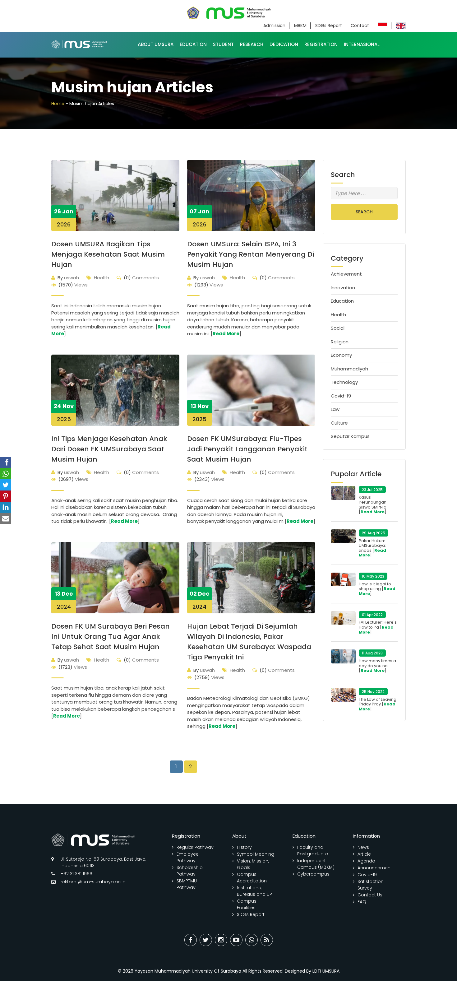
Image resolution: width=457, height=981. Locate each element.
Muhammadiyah (349, 368)
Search (364, 212)
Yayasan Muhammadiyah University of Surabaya (188, 971)
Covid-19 (341, 396)
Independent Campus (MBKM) (316, 864)
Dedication (284, 44)
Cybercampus (313, 874)
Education (193, 44)
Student (223, 44)
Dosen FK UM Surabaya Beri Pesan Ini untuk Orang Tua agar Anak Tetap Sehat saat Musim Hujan (110, 636)
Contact (360, 25)
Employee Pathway (188, 857)
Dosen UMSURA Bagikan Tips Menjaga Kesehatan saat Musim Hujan (108, 254)
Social (337, 328)
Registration (321, 44)
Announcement (375, 868)
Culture (339, 423)
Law (335, 409)
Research (251, 44)
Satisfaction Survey (371, 884)
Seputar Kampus (350, 436)
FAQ (362, 902)
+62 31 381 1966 (76, 874)
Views (73, 284)
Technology (344, 382)
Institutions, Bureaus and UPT (255, 891)
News (363, 847)
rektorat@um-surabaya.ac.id (93, 882)
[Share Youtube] (236, 940)
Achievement (346, 274)
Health (101, 277)
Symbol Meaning (255, 854)
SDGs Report (328, 25)
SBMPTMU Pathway (187, 884)
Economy (341, 355)
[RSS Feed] (267, 940)
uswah (68, 277)
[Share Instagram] (221, 940)
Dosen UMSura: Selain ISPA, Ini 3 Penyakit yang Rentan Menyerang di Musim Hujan (250, 254)
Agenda (366, 861)
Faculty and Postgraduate (312, 850)
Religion (340, 341)
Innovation (343, 287)
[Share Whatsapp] (251, 940)
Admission (274, 25)
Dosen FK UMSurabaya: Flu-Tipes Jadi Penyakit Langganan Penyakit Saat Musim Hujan (247, 449)
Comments (141, 277)
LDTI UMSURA (325, 971)
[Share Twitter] (206, 940)
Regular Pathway (195, 847)
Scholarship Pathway (190, 870)
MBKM (300, 25)
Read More (226, 333)
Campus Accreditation (252, 877)
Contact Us (370, 895)
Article (364, 854)
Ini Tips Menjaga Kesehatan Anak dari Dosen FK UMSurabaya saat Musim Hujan (109, 449)
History (244, 847)
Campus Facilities (246, 904)
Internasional (362, 44)
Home (57, 103)
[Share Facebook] (190, 940)
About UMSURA (155, 44)
